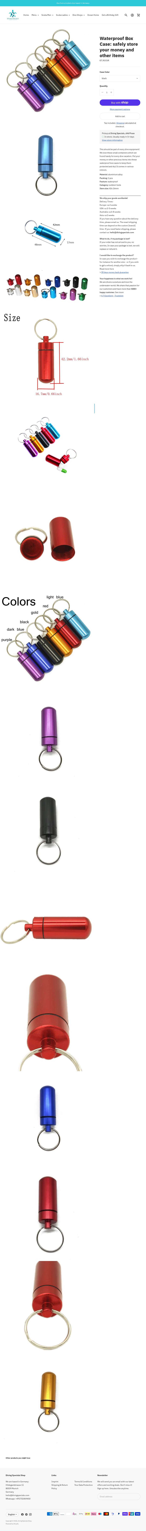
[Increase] (111, 92)
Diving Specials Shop (25, 1521)
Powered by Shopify (12, 1524)
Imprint (54, 1481)
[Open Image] (47, 71)
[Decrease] (102, 92)
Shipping (120, 123)
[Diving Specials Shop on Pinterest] (26, 1514)
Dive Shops (78, 15)
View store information (112, 140)
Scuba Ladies (62, 15)
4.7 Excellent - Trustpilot (112, 295)
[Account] (132, 15)
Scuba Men (46, 15)
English (11, 1514)
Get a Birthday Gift (110, 15)
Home (26, 15)
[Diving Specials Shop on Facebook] (22, 1514)
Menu (34, 15)
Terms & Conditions (83, 1481)
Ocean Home (93, 15)
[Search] (126, 15)
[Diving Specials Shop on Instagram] (30, 1514)
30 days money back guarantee (115, 272)
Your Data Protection (83, 1485)
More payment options (120, 109)
